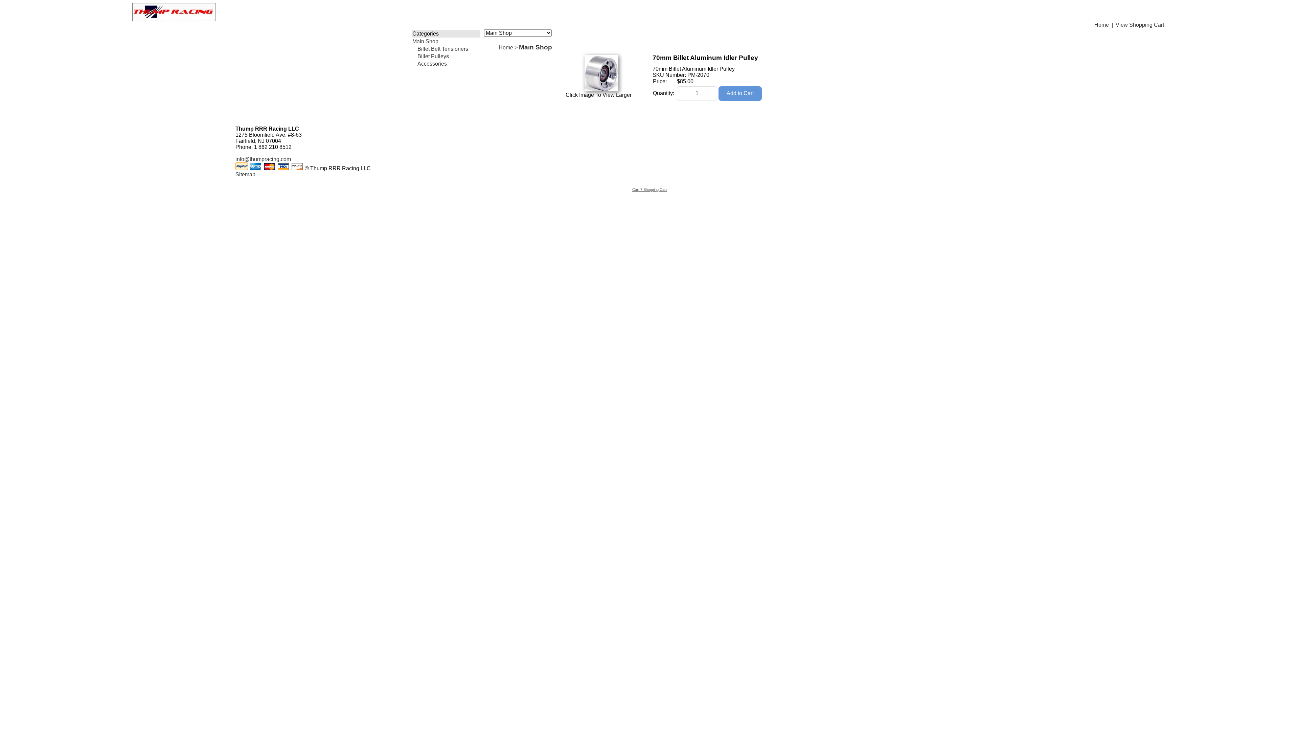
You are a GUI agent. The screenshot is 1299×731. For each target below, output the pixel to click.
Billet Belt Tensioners (442, 49)
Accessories (432, 64)
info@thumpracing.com (263, 159)
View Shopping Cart (1140, 25)
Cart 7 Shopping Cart (649, 189)
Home (1101, 25)
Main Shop (425, 41)
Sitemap (245, 174)
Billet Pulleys (433, 56)
